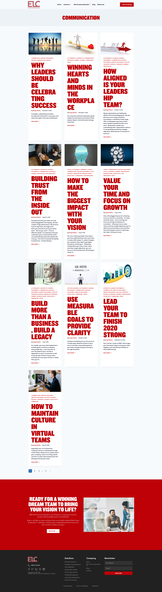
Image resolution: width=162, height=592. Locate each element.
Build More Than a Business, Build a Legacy (45, 320)
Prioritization (107, 66)
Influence (113, 64)
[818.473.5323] (29, 565)
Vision (69, 62)
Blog (93, 4)
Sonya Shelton (37, 110)
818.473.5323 (35, 565)
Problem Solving (86, 173)
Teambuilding (89, 60)
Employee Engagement (47, 58)
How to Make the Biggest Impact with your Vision (79, 204)
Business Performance (117, 288)
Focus (92, 171)
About (59, 4)
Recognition (47, 60)
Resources (100, 4)
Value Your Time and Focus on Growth (116, 194)
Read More (35, 121)
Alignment (115, 58)
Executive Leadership (37, 60)
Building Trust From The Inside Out (44, 195)
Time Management (50, 173)
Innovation (47, 294)
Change (90, 169)
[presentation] (45, 44)
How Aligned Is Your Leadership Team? (115, 88)
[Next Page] (50, 471)
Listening (82, 60)
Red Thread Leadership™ (82, 4)
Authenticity (80, 58)
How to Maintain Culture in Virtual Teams (44, 423)
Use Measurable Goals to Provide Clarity (80, 316)
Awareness (84, 169)
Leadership (70, 60)
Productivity (71, 175)
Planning (125, 64)
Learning (76, 60)
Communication (35, 58)
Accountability (71, 58)
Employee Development (83, 171)
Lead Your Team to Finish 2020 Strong (115, 318)
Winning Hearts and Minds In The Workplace (80, 87)
